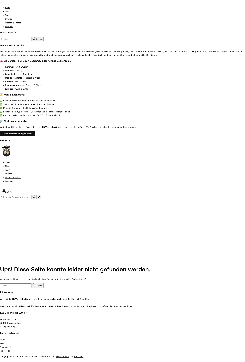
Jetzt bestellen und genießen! (17, 133)
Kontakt (9, 26)
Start (7, 7)
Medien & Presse (13, 22)
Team (7, 15)
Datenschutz (6, 347)
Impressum (5, 351)
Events (8, 19)
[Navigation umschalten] (1, 2)
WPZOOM (78, 356)
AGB (2, 343)
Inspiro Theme (62, 356)
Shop (7, 11)
